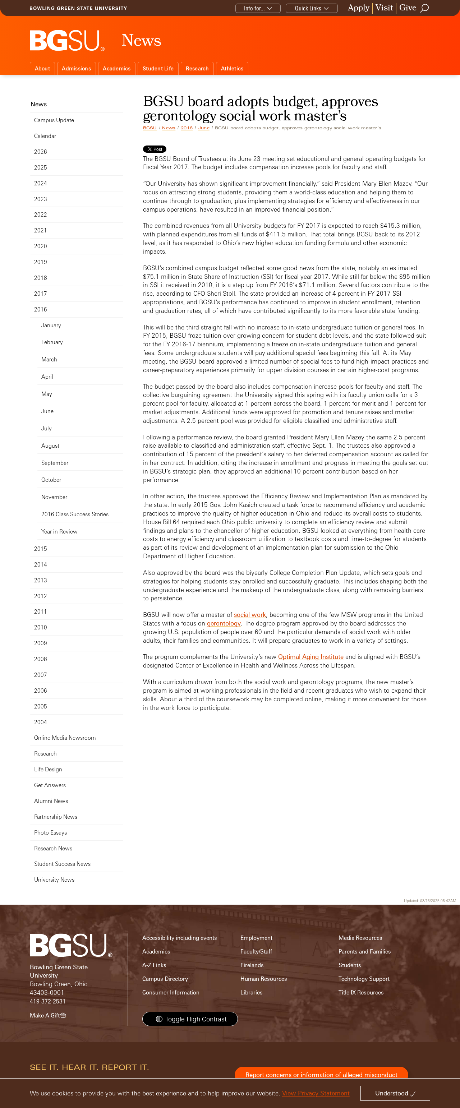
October (51, 479)
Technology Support (364, 978)
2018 (40, 277)
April (47, 376)
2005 (40, 706)
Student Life (158, 68)
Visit (384, 8)
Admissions (76, 68)
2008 (40, 659)
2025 (40, 167)
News (168, 127)
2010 (40, 627)
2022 (40, 214)
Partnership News (55, 816)
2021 (40, 230)
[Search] (424, 8)
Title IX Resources (361, 992)
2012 (40, 596)
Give (408, 8)
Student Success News (62, 863)
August (50, 445)
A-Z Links (154, 965)
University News (54, 879)
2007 (40, 674)
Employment (256, 937)
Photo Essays (50, 832)
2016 (187, 127)
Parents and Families (365, 951)
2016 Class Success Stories (75, 514)
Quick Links (308, 8)
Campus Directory (165, 978)
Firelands (252, 965)
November (54, 497)
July (46, 428)
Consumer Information (170, 992)
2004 (40, 722)
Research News (53, 848)
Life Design (48, 769)
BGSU (150, 127)
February (52, 342)
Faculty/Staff (256, 951)
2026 (40, 151)
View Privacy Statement (316, 1093)
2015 (40, 548)
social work (250, 614)
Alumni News (51, 801)
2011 (40, 611)
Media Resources (360, 937)
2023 (40, 199)
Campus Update (54, 120)
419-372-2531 (48, 1001)
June (204, 127)
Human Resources (263, 978)
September (54, 463)
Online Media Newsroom (65, 737)
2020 (40, 246)
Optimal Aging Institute (311, 656)
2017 (40, 293)
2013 (40, 580)
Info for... (254, 8)
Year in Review (59, 531)
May (46, 394)
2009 (40, 643)
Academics (116, 68)
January (51, 325)
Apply (358, 8)
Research (197, 68)
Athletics (232, 68)
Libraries (251, 992)
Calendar (45, 136)
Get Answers (50, 785)
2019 (40, 262)
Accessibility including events (179, 937)
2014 (40, 564)
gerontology (224, 623)
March (49, 359)
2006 (40, 690)
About (42, 68)
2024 (40, 183)
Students (350, 965)
